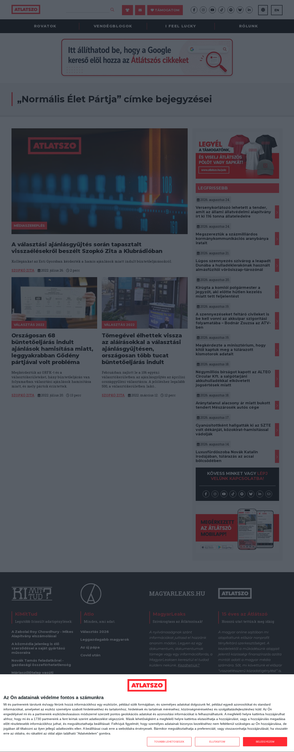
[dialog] (147, 713)
